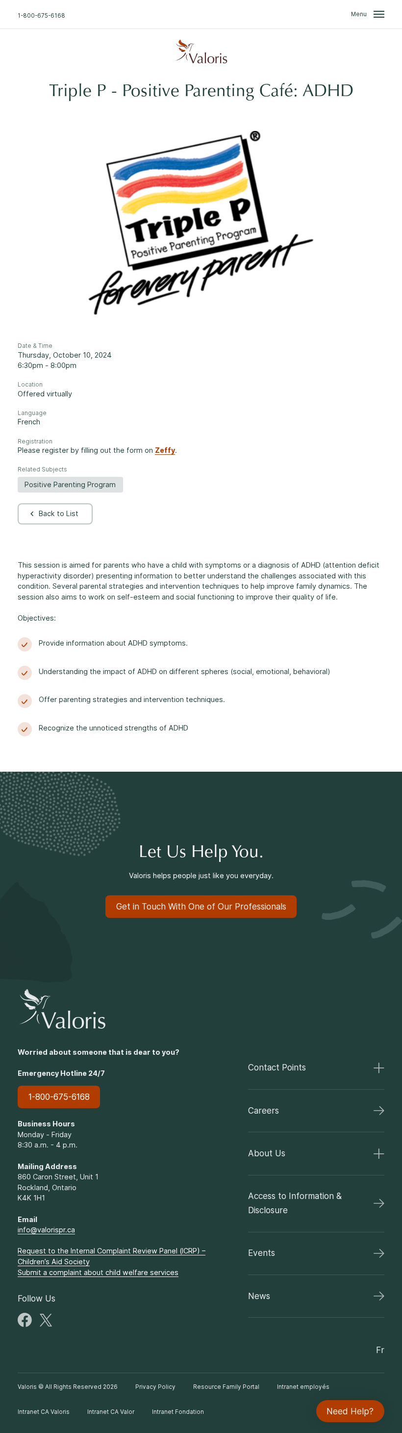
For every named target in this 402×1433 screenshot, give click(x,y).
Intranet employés (303, 1386)
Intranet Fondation (178, 1411)
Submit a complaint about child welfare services (98, 1272)
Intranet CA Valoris (44, 1411)
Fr (380, 1350)
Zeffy (165, 450)
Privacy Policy (155, 1386)
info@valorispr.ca (46, 1229)
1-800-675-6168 (41, 15)
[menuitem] (201, 51)
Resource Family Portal (226, 1386)
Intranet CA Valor (110, 1411)
